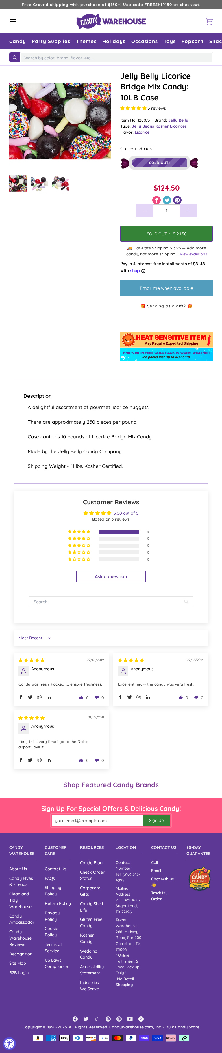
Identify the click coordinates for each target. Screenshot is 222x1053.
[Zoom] (60, 121)
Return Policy (58, 903)
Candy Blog (91, 862)
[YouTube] (130, 1019)
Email (156, 870)
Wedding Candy (88, 954)
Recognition (20, 954)
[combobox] (116, 58)
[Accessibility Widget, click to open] (9, 1043)
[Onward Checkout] (199, 879)
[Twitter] (86, 1019)
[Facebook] (75, 1019)
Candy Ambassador (21, 919)
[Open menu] (18, 21)
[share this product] (157, 199)
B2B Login (19, 972)
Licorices (178, 126)
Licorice (142, 132)
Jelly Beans (143, 126)
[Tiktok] (97, 1019)
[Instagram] (119, 1019)
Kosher (162, 126)
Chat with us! (163, 878)
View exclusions (193, 254)
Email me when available (166, 288)
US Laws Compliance (56, 963)
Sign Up (156, 820)
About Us (18, 868)
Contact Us (55, 868)
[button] (17, 41)
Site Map (17, 963)
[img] (31, 660)
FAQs (50, 878)
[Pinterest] (108, 1019)
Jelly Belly (178, 120)
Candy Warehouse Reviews (20, 938)
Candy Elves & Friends (21, 881)
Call (154, 862)
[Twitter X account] (141, 1019)
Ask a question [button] (111, 576)
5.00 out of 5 (126, 513)
